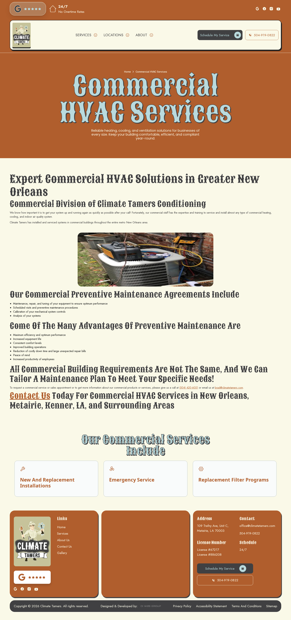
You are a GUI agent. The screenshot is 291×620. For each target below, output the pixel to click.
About (141, 35)
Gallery (62, 552)
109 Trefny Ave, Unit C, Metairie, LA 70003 (213, 528)
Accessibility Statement (211, 606)
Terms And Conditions (247, 606)
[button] (86, 35)
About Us (63, 540)
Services (62, 533)
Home (127, 71)
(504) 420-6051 (188, 388)
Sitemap (271, 606)
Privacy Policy (182, 606)
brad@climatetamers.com (229, 388)
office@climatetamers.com (257, 525)
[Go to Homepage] (21, 35)
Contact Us (30, 395)
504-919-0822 (249, 533)
